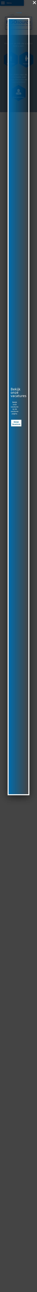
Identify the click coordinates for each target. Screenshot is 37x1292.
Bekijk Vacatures (16, 423)
